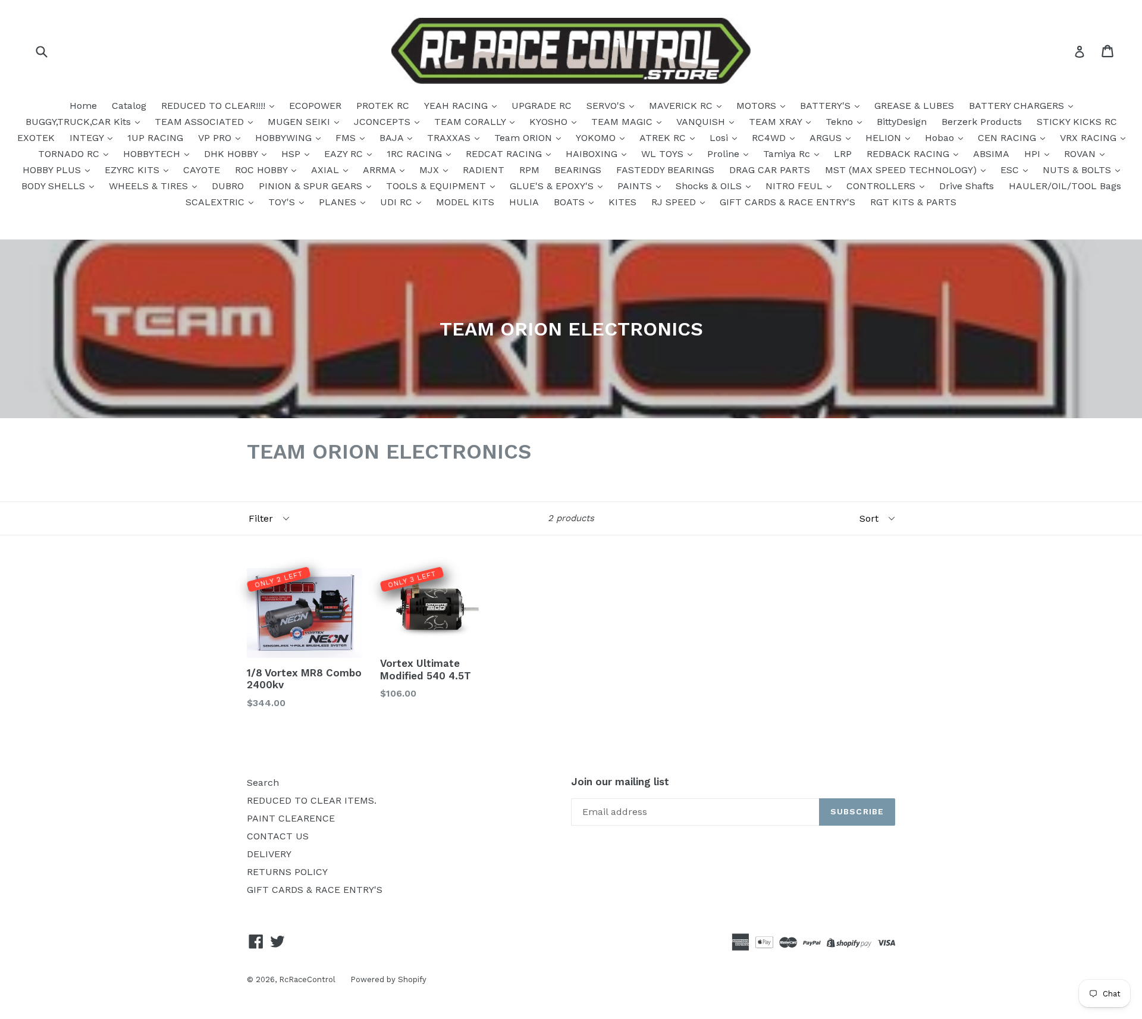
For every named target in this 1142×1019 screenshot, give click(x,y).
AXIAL (326, 169)
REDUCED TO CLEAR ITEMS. (312, 800)
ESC (1011, 169)
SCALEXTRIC (216, 202)
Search (263, 782)
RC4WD (770, 137)
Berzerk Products (982, 121)
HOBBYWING (285, 137)
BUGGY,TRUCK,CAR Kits (80, 121)
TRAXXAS (450, 137)
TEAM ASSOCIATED (201, 121)
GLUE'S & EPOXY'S (553, 186)
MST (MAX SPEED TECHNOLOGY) (902, 169)
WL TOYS (663, 153)
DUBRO (228, 186)
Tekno (841, 121)
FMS (347, 137)
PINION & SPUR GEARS (312, 186)
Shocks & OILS (710, 186)
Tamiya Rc (788, 153)
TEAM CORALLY (471, 121)
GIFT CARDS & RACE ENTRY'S (787, 202)
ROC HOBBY (262, 169)
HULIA (524, 202)
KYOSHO (549, 121)
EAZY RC (345, 153)
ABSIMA (991, 153)
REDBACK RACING (909, 153)
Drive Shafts (966, 186)
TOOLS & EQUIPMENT (437, 186)
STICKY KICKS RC (1077, 121)
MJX (430, 169)
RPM (529, 169)
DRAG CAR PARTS (769, 169)
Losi (720, 137)
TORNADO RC (70, 153)
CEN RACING (1008, 137)
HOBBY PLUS (53, 169)
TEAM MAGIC (623, 121)
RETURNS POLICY (287, 871)
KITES (622, 202)
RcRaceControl (307, 979)
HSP (292, 153)
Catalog (129, 105)
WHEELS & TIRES (150, 186)
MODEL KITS (465, 202)
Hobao (941, 137)
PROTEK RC (382, 105)
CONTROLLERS (882, 186)
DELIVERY (269, 854)
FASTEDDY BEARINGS (665, 169)
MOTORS (757, 105)
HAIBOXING (593, 153)
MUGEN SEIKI (300, 121)
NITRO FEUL (795, 186)
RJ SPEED (675, 202)
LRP (843, 153)
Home (83, 105)
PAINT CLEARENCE (291, 818)
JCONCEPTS (383, 121)
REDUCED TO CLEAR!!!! (214, 105)
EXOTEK (36, 137)
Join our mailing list (620, 782)
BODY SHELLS (54, 186)
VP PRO (216, 137)
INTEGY (88, 137)
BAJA (392, 137)
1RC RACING (416, 153)
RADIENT (483, 169)
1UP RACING (155, 137)
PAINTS (636, 186)
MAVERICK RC (682, 105)
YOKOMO (597, 137)
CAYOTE (201, 169)
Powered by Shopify (388, 979)
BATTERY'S (827, 105)
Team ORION (524, 137)
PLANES (339, 202)
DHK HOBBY (232, 153)
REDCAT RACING (505, 153)
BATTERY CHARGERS (1018, 105)
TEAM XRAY (777, 121)
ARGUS (827, 137)
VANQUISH (702, 121)
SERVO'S (607, 105)
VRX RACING (1089, 137)
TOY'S (283, 202)
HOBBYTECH (153, 153)
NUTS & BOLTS (1078, 169)
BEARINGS (577, 169)
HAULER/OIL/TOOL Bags (1065, 186)
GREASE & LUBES (914, 105)
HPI (1033, 153)
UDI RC (397, 202)
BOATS (571, 202)
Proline (724, 153)
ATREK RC (664, 137)
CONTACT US (278, 836)
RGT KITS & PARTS (913, 202)
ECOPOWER (315, 105)
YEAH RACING (457, 105)
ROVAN (1081, 153)
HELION (884, 137)
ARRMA (381, 169)
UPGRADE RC (542, 105)
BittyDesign (902, 121)
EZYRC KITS (133, 169)
